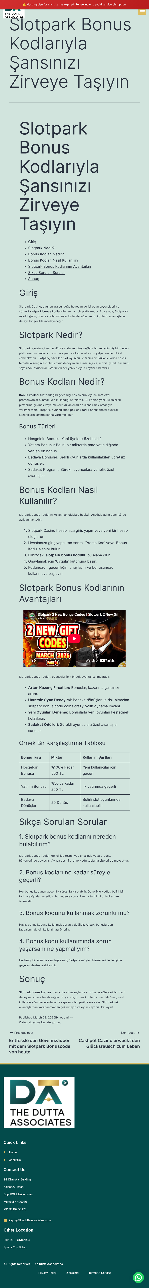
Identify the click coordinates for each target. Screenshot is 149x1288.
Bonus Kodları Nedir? (46, 254)
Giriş (32, 242)
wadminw (66, 1017)
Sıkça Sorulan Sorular (46, 272)
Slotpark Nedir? (41, 248)
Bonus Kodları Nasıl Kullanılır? (53, 260)
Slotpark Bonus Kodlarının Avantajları (59, 266)
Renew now (83, 4)
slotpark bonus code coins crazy (56, 706)
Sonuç (33, 279)
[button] (142, 11)
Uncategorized (51, 1022)
